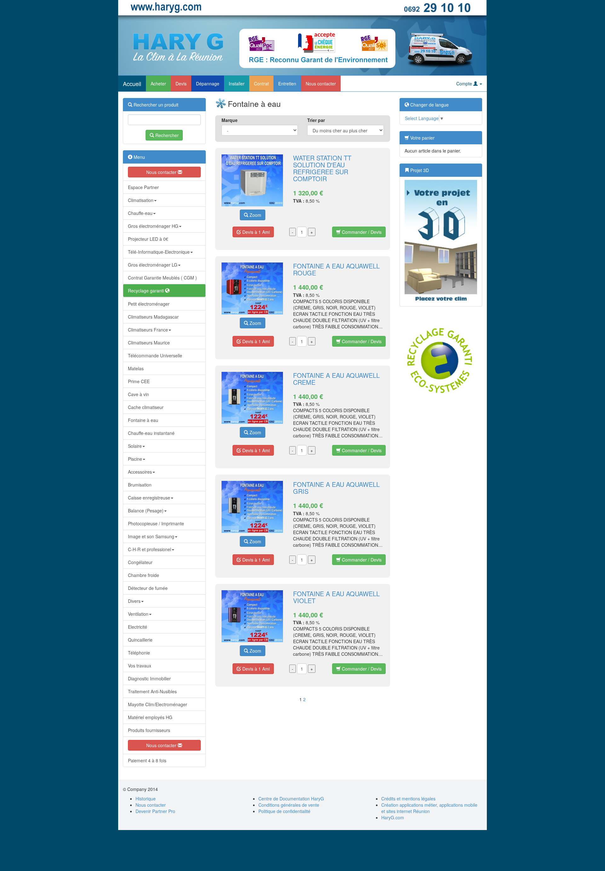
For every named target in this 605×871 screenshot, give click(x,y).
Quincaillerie (140, 640)
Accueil (132, 83)
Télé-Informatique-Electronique (159, 252)
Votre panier (422, 138)
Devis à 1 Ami (255, 232)
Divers (134, 601)
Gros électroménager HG (153, 226)
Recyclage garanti (146, 290)
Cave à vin (138, 394)
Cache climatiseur (146, 407)
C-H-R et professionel (149, 549)
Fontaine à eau (143, 420)
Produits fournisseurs (149, 730)
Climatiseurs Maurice (149, 342)
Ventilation (138, 614)
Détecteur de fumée (148, 588)
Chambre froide (143, 575)
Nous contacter (321, 83)
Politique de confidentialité (284, 811)
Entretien (287, 83)
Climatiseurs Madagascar (153, 317)
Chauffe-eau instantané (151, 433)
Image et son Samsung (151, 536)
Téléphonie (139, 652)
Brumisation (140, 485)
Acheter (158, 83)
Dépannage (207, 83)
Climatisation (140, 200)
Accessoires (140, 472)
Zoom (254, 215)
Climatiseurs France (148, 329)
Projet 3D (419, 170)
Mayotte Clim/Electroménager (157, 704)
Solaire (135, 446)
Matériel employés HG (150, 717)
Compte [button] (464, 83)
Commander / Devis (361, 232)
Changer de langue (429, 104)
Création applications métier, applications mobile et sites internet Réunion (429, 808)
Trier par (316, 120)
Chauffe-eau (140, 213)
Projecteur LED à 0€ (148, 239)
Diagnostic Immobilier (149, 678)
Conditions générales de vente (288, 805)
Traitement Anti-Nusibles (152, 691)
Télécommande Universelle (155, 355)
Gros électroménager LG (152, 265)
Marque (230, 120)
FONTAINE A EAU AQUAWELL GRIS (336, 488)
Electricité (137, 627)
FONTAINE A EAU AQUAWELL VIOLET (336, 597)
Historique (145, 798)
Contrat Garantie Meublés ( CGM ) (162, 277)
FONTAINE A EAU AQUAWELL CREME (336, 379)
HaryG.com (392, 817)
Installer (237, 83)
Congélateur (140, 562)
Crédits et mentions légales (408, 798)
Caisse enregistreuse (149, 497)
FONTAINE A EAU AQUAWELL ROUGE (336, 269)
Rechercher (166, 135)
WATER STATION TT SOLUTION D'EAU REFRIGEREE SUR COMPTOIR (322, 168)
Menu (138, 157)
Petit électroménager (149, 304)
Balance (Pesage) (146, 510)
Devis (181, 83)
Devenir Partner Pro (155, 811)
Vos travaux (139, 665)
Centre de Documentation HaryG (291, 798)
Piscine (135, 459)
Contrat (261, 83)
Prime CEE (139, 381)
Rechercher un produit (155, 104)
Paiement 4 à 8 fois (147, 760)
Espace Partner (143, 187)
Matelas (136, 368)
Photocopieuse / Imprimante (156, 523)
